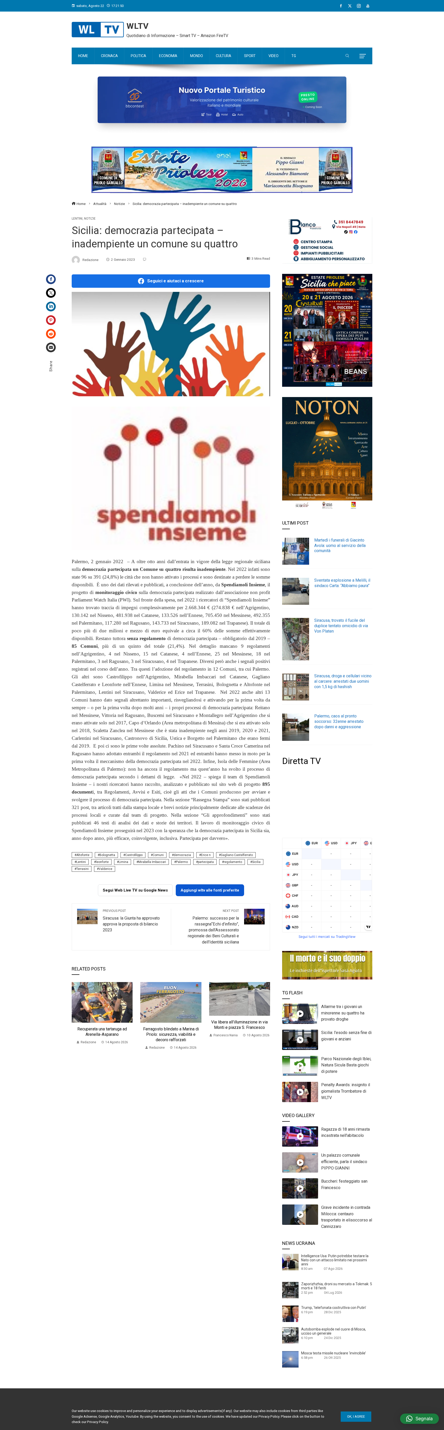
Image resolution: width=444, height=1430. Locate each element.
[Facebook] (340, 6)
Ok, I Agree (356, 1416)
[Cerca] (347, 56)
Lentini (77, 218)
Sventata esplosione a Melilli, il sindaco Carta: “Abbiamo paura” (342, 583)
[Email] (51, 347)
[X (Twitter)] (349, 6)
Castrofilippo (134, 855)
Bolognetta (107, 855)
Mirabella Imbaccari (152, 862)
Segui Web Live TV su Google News (135, 890)
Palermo (182, 862)
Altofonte (82, 855)
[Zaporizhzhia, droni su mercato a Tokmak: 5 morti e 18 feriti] (290, 1290)
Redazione (90, 259)
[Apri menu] (362, 56)
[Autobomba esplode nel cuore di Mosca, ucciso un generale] (290, 1335)
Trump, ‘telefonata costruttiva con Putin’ (333, 1308)
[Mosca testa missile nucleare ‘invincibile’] (290, 1358)
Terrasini (82, 869)
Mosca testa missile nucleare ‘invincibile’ (333, 1353)
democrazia (182, 855)
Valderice (105, 869)
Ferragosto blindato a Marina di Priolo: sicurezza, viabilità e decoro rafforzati (171, 1034)
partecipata (206, 862)
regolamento (233, 862)
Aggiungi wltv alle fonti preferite (210, 890)
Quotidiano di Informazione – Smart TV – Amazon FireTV (177, 35)
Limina (123, 862)
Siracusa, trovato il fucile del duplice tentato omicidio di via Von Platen (341, 626)
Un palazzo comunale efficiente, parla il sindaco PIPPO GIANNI (344, 1162)
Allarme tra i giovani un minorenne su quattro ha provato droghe (342, 1013)
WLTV (137, 26)
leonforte (102, 862)
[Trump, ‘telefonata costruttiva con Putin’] (290, 1313)
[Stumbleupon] (51, 334)
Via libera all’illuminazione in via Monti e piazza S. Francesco (239, 1025)
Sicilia (256, 862)
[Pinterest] (51, 320)
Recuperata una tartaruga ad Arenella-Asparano (102, 1032)
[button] (419, 1419)
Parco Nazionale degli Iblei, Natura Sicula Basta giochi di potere (346, 1065)
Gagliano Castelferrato (237, 855)
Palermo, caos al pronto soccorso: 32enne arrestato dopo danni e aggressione (339, 721)
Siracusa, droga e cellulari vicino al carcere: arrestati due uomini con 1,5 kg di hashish (343, 681)
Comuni (158, 855)
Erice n (206, 855)
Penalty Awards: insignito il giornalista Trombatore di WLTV (345, 1091)
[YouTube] (367, 6)
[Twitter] (51, 293)
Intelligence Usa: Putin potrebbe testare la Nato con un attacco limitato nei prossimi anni (334, 1260)
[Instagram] (358, 6)
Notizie (90, 218)
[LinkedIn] (51, 306)
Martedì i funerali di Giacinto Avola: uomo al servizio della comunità (340, 545)
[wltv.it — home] (98, 29)
